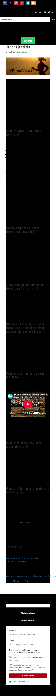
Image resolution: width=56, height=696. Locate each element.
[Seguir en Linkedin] (28, 3)
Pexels (27, 581)
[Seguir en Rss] (33, 3)
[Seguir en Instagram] (16, 3)
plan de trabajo (25, 522)
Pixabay (16, 581)
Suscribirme (28, 676)
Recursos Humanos (21, 52)
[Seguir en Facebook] (5, 3)
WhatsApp (28, 40)
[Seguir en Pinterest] (22, 3)
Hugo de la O (11, 52)
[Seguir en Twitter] (10, 3)
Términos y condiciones (28, 613)
